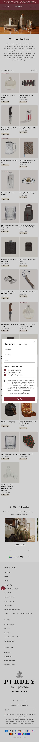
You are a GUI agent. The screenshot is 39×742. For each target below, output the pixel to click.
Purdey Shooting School (15, 375)
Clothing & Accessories (15, 372)
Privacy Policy (25, 393)
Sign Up (19, 399)
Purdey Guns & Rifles (14, 370)
